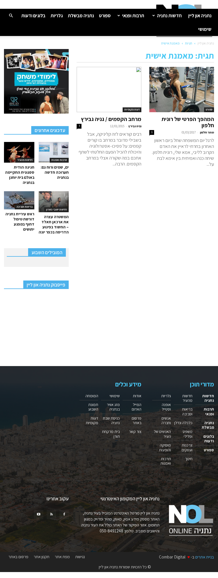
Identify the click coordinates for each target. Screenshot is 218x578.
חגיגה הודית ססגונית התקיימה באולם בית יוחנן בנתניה (19, 175)
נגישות (80, 556)
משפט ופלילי (187, 434)
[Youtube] (38, 514)
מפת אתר (62, 556)
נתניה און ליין (199, 15)
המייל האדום (136, 407)
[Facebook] (64, 514)
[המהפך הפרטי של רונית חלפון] (181, 89)
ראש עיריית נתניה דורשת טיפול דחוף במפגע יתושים (19, 221)
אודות (137, 395)
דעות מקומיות (132, 109)
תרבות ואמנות (59, 160)
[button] (11, 15)
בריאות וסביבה (24, 207)
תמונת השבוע (93, 407)
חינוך (188, 458)
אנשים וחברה (166, 420)
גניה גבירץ (134, 126)
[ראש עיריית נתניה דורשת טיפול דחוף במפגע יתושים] (19, 200)
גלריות (57, 15)
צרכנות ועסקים (187, 447)
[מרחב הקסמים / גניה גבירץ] (109, 89)
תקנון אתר (41, 556)
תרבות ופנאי (133, 15)
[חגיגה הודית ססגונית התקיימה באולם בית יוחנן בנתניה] (19, 152)
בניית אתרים (204, 557)
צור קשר (135, 431)
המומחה (91, 395)
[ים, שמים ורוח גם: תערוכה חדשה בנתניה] (54, 152)
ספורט (105, 15)
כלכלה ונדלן (183, 422)
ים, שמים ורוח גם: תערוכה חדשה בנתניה (55, 172)
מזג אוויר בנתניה (113, 407)
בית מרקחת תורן (111, 434)
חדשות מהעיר (25, 160)
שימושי (204, 29)
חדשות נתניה (169, 15)
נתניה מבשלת (81, 15)
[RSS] (51, 514)
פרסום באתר (136, 420)
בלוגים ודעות (33, 15)
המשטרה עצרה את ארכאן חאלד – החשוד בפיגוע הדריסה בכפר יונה (54, 224)
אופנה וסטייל (166, 407)
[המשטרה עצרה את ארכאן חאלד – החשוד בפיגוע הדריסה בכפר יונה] (54, 201)
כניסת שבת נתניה (111, 420)
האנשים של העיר (162, 434)
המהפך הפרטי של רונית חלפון (188, 122)
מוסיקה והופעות (165, 447)
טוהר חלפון (207, 132)
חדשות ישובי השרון (56, 209)
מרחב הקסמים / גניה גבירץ (111, 119)
